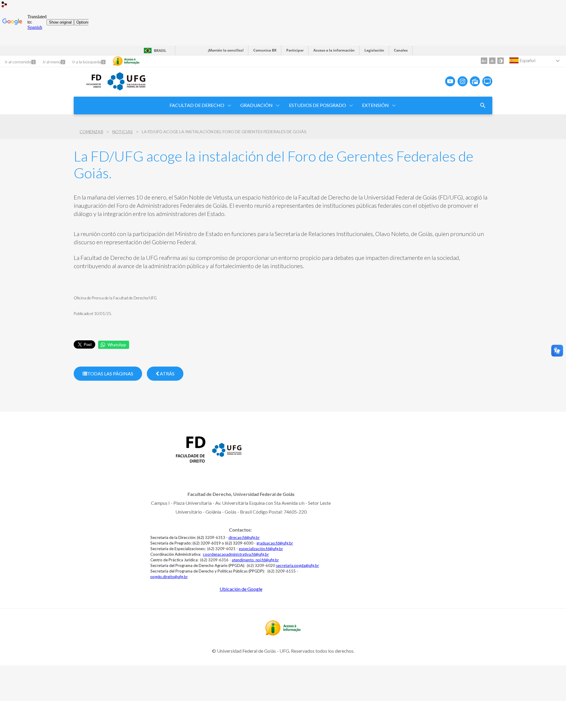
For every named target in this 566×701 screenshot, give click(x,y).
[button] (197, 105)
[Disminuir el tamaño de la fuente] (492, 60)
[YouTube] (450, 81)
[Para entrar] (4, 5)
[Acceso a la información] (126, 61)
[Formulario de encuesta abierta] (482, 105)
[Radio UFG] (475, 81)
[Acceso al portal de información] (283, 633)
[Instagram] (463, 81)
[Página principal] (88, 89)
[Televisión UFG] (487, 81)
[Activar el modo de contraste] (500, 60)
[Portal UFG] (226, 455)
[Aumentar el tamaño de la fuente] (484, 60)
